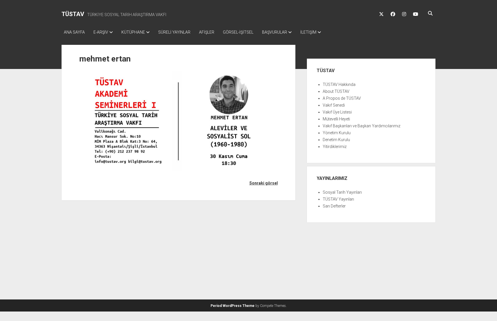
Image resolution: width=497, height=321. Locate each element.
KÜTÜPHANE (133, 32)
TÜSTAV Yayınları (338, 199)
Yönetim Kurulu (337, 132)
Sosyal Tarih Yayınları (342, 192)
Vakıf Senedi (334, 105)
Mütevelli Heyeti (336, 119)
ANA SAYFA (74, 32)
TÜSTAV (73, 14)
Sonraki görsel (263, 183)
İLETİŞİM (308, 32)
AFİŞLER (206, 32)
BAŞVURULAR (274, 32)
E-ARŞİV (100, 32)
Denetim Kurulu (336, 139)
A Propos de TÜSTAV (342, 98)
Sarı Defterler (334, 206)
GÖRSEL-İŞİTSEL (238, 32)
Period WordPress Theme (233, 306)
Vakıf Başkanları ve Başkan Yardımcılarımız (361, 126)
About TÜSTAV (336, 91)
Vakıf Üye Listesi (337, 112)
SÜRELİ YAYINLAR (174, 32)
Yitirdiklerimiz (335, 146)
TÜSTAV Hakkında (339, 84)
